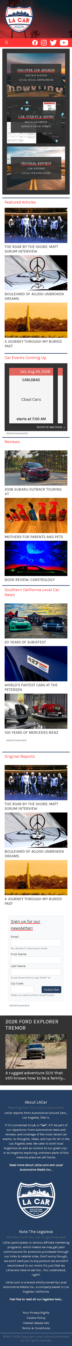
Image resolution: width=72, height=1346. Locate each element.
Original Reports (20, 756)
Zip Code (17, 983)
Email (15, 937)
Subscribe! (51, 989)
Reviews (12, 441)
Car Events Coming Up (25, 357)
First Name (18, 954)
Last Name (18, 966)
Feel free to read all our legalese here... (36, 1299)
